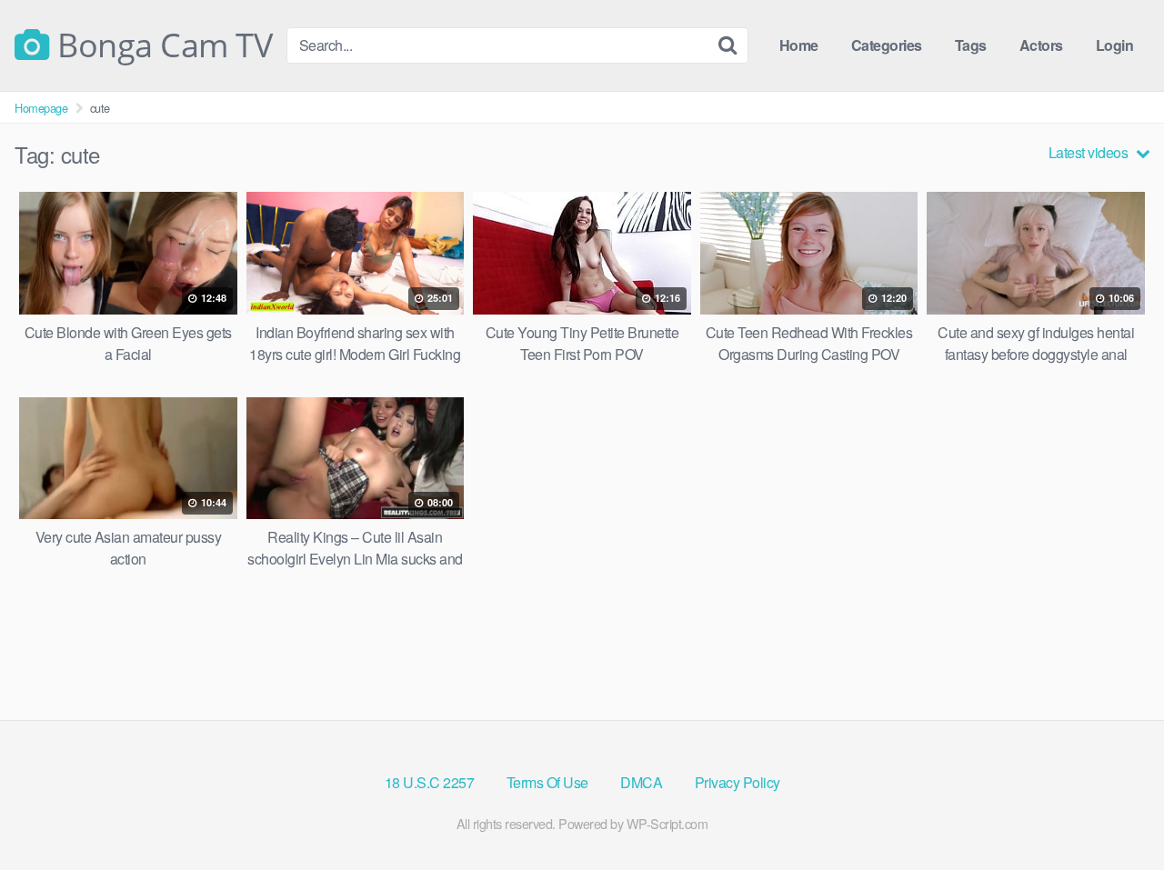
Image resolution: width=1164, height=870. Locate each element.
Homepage (41, 107)
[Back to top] (1114, 812)
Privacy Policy (737, 782)
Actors (1041, 45)
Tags (971, 45)
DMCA (641, 782)
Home (798, 45)
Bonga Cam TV (161, 45)
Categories (886, 45)
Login (1115, 45)
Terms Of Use (547, 782)
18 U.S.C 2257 (430, 782)
